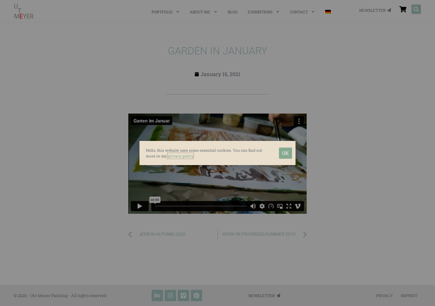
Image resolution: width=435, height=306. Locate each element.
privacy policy (180, 155)
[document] (217, 153)
